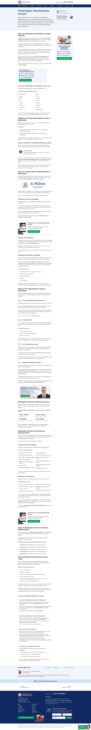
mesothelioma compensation (42, 176)
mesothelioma (42, 39)
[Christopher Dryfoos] (20, 672)
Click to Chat (84, 727)
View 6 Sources (56, 667)
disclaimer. (63, 727)
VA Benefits (39, 5)
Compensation (59, 5)
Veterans (32, 5)
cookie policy (58, 727)
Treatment (52, 5)
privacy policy (49, 727)
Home (19, 5)
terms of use (54, 727)
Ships (45, 5)
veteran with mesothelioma (27, 56)
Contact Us (20, 706)
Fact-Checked (48, 667)
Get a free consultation (22, 315)
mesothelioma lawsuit (30, 208)
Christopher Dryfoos (62, 11)
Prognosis (34, 707)
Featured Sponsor (21, 709)
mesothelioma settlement (23, 427)
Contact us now (23, 114)
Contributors (20, 707)
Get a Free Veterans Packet (26, 717)
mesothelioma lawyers (27, 122)
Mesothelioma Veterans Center (24, 2)
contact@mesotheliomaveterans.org (24, 701)
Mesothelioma (24, 5)
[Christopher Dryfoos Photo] (58, 11)
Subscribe (69, 717)
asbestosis (29, 539)
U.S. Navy (23, 607)
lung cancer (38, 129)
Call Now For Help (64, 2)
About (67, 5)
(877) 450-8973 (41, 285)
